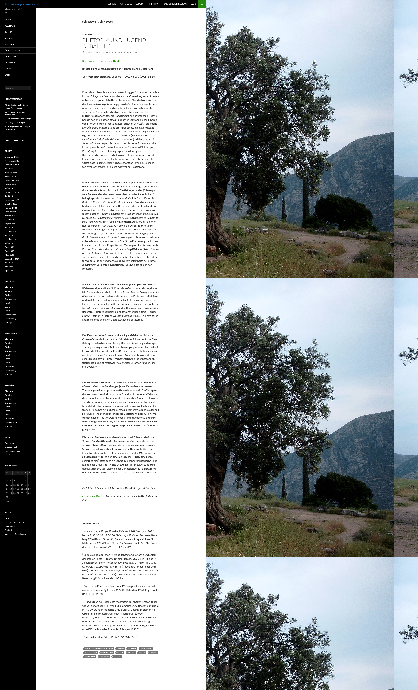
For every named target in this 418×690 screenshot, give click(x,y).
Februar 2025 (11, 172)
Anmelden (9, 443)
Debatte (132, 649)
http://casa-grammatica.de (22, 4)
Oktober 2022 (11, 204)
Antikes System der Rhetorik (99, 649)
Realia (8, 69)
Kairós (131, 653)
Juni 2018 (9, 235)
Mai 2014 (9, 266)
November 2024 (12, 180)
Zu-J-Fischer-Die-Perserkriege (18, 118)
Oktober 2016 (11, 239)
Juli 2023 (9, 196)
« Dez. (8, 501)
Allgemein (10, 26)
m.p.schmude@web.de (93, 495)
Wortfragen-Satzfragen (15, 122)
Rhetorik (104, 657)
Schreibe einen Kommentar (122, 52)
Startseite (111, 4)
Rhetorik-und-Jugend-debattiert (115, 43)
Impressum (154, 4)
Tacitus (117, 657)
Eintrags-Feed (11, 447)
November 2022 (12, 200)
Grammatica (11, 63)
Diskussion (146, 649)
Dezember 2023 (12, 192)
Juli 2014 (9, 262)
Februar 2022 (11, 208)
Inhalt (8, 20)
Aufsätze (87, 34)
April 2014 (9, 270)
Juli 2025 (9, 168)
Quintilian (90, 657)
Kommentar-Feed (12, 451)
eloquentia (107, 653)
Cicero (120, 649)
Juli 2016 (9, 243)
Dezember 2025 (12, 157)
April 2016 (9, 247)
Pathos (153, 653)
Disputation (91, 653)
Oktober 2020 (11, 219)
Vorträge (9, 44)
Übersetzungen (12, 50)
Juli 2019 (9, 227)
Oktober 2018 (11, 231)
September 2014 (12, 259)
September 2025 (12, 164)
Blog (193, 4)
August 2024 (10, 184)
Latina (8, 75)
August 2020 (10, 223)
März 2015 (9, 255)
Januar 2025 (10, 176)
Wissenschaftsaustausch (132, 4)
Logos (142, 653)
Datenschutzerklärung (175, 4)
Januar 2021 (10, 215)
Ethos (120, 653)
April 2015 (9, 251)
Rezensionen (11, 56)
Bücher (8, 32)
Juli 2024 (9, 188)
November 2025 (12, 161)
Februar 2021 (11, 212)
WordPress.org (11, 455)
